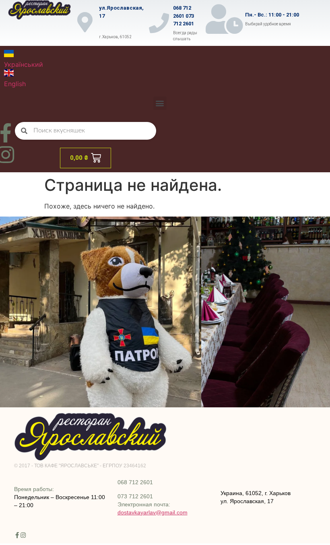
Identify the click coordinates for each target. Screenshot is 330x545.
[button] (160, 103)
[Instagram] (23, 535)
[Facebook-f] (17, 535)
